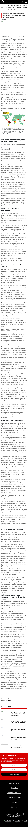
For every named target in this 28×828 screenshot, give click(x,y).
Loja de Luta (14, 788)
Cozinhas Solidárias (14, 793)
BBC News (8, 700)
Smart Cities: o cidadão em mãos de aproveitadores (17, 746)
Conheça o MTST (14, 783)
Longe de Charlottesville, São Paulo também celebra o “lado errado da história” (18, 714)
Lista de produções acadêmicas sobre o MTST (18, 738)
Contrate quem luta (14, 798)
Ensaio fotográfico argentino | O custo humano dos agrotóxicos (18, 722)
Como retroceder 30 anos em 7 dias (18, 730)
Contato (14, 807)
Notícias (14, 802)
